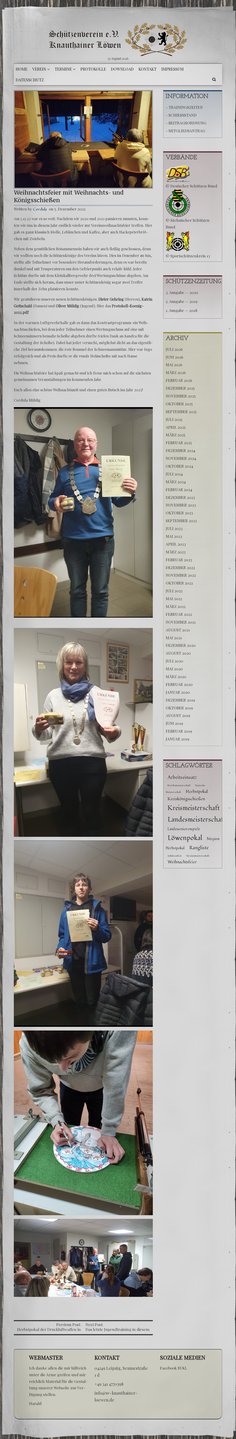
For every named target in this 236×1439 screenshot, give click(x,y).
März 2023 (176, 551)
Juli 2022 (174, 590)
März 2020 (176, 676)
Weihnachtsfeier (182, 862)
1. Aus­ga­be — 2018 (181, 310)
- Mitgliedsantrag (185, 130)
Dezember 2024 (180, 450)
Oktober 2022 (179, 582)
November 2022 (181, 575)
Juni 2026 (174, 357)
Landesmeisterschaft (197, 819)
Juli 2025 (174, 419)
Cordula (40, 209)
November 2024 (181, 458)
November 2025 (181, 395)
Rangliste (199, 847)
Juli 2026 (174, 349)
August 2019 (178, 715)
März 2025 (175, 434)
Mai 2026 (174, 364)
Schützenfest (175, 856)
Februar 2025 (179, 442)
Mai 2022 (174, 598)
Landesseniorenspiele (184, 829)
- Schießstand (181, 115)
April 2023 (176, 544)
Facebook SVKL (173, 1367)
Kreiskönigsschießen (186, 799)
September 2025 (181, 411)
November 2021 (181, 622)
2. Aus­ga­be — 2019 (182, 301)
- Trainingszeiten (184, 107)
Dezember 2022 (180, 567)
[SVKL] (118, 39)
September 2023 (181, 520)
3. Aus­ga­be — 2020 (182, 292)
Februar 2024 (179, 489)
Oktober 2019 (179, 707)
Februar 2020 (179, 684)
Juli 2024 (174, 473)
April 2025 (176, 427)
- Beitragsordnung (186, 122)
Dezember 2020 (181, 645)
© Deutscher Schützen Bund (191, 185)
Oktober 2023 (179, 512)
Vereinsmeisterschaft (197, 856)
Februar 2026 (179, 380)
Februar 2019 (179, 731)
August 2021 (178, 629)
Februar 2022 (179, 614)
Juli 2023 (174, 528)
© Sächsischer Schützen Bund (187, 223)
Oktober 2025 (179, 403)
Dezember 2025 (180, 388)
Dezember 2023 (180, 497)
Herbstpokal (197, 791)
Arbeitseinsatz (182, 777)
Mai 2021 (174, 637)
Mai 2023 (174, 536)
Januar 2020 (178, 692)
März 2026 (176, 372)
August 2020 (178, 653)
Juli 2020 (174, 660)
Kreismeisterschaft (194, 808)
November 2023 (181, 504)
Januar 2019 (177, 738)
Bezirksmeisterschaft (179, 785)
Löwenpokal (185, 838)
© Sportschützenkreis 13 (188, 255)
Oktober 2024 (179, 466)
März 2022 (176, 606)
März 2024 (176, 481)
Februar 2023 (179, 559)
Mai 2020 (174, 668)
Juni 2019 (174, 723)
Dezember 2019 (180, 699)
